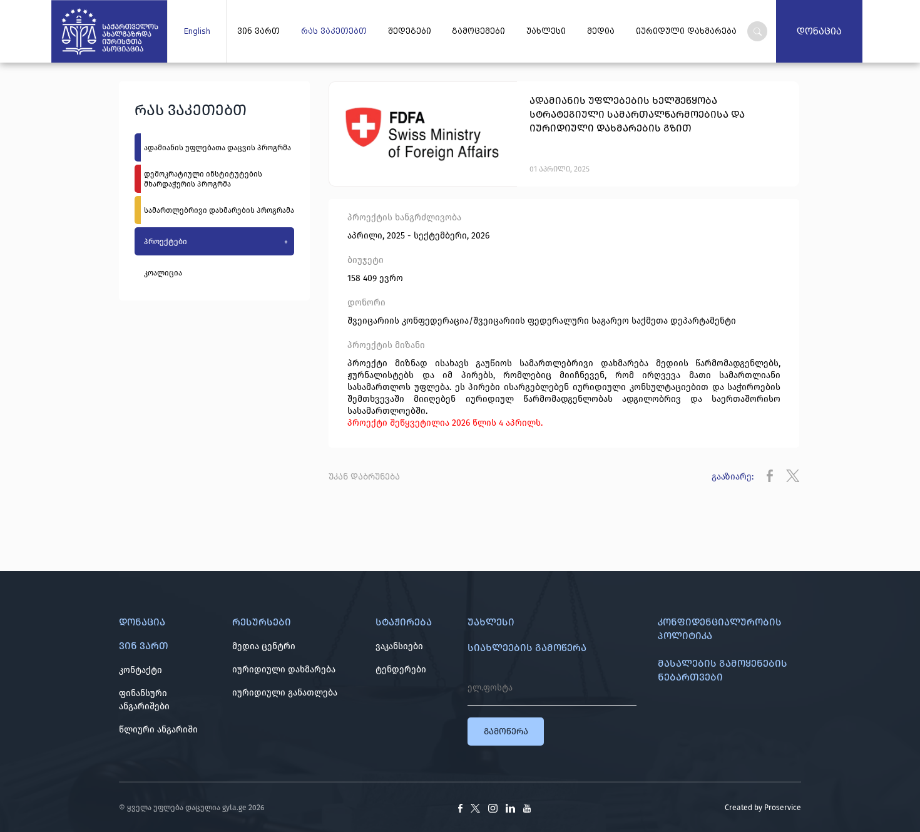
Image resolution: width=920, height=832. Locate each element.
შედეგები (409, 31)
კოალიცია (163, 273)
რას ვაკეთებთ (334, 31)
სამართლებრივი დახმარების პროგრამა (219, 210)
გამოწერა (506, 731)
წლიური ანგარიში (158, 729)
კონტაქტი (140, 670)
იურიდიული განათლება (284, 692)
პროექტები (216, 241)
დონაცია (819, 31)
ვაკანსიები (399, 646)
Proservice (782, 807)
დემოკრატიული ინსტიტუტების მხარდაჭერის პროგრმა (203, 179)
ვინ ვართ (258, 31)
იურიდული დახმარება (686, 31)
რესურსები (261, 622)
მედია (601, 31)
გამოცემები (478, 31)
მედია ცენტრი (263, 646)
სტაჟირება (404, 622)
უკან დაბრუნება (364, 476)
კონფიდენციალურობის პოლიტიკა (720, 629)
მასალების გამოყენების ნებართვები (722, 670)
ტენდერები (401, 669)
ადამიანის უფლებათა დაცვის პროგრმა (217, 147)
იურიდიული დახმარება (283, 669)
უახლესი (546, 31)
